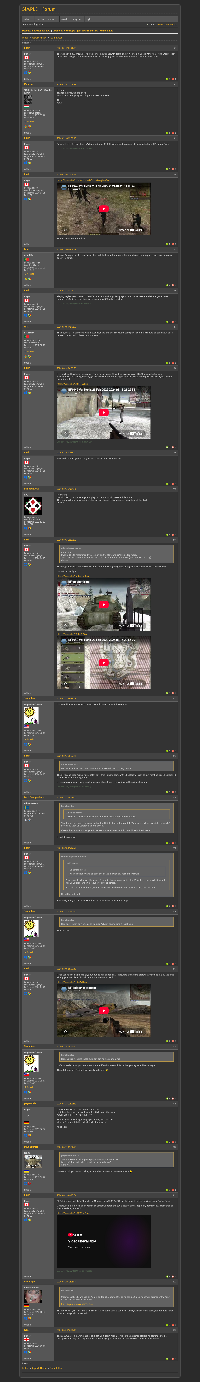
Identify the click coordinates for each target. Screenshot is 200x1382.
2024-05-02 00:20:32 (66, 48)
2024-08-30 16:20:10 (66, 1330)
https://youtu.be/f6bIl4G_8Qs (72, 634)
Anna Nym (29, 1281)
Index (26, 19)
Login (88, 19)
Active (160, 25)
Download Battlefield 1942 (36, 31)
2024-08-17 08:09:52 (66, 540)
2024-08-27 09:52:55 (66, 1147)
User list (40, 19)
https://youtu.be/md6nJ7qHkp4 (73, 576)
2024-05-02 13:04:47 (66, 84)
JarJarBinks (30, 1103)
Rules (51, 19)
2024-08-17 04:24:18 (66, 489)
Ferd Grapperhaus (34, 797)
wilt (26, 1330)
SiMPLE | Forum (39, 9)
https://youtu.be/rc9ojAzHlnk (72, 982)
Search (64, 19)
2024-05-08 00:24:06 (66, 249)
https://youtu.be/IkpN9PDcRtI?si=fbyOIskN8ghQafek (83, 180)
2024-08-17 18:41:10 (66, 699)
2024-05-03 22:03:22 (66, 174)
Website (30, 121)
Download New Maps (64, 31)
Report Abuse (39, 38)
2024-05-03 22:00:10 (66, 138)
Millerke (28, 84)
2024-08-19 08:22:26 (66, 969)
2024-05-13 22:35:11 (66, 291)
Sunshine (29, 698)
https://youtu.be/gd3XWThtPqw (73, 1213)
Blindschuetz (31, 489)
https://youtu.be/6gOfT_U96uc (72, 384)
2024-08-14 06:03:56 (66, 368)
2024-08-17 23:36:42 (66, 797)
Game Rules (106, 31)
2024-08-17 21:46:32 (66, 756)
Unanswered (171, 25)
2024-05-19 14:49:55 (66, 327)
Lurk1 (27, 48)
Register (77, 19)
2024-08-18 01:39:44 (66, 848)
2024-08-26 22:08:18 (66, 1104)
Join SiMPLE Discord (87, 31)
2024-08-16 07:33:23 (66, 453)
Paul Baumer (31, 1147)
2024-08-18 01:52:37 (66, 912)
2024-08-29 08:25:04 (66, 1195)
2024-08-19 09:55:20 (66, 1046)
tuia (26, 249)
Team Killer (56, 38)
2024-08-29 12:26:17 (66, 1282)
